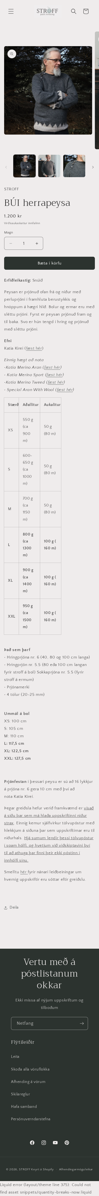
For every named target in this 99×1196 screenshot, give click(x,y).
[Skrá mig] (82, 1023)
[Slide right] (93, 167)
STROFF (24, 1169)
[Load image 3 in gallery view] (74, 166)
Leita (15, 1057)
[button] (11, 11)
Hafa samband (24, 1107)
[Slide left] (6, 167)
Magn (8, 232)
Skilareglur (20, 1094)
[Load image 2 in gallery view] (49, 166)
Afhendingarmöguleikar (76, 1169)
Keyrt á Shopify (42, 1169)
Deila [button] (14, 907)
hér (23, 872)
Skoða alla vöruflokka (30, 1069)
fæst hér (34, 348)
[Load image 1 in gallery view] (24, 166)
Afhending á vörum (28, 1082)
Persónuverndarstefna (31, 1119)
